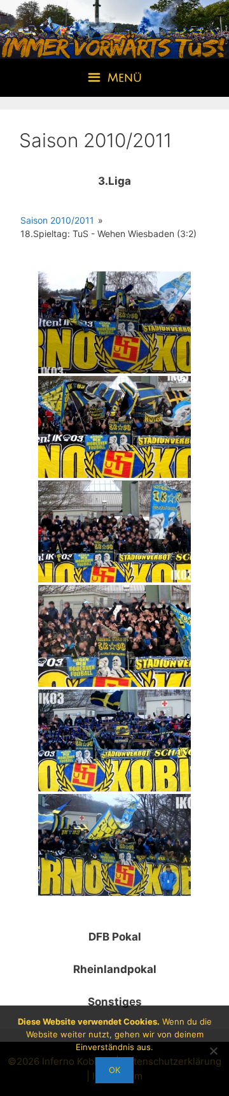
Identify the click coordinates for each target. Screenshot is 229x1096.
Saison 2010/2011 (57, 220)
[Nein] (213, 1050)
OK (114, 1070)
